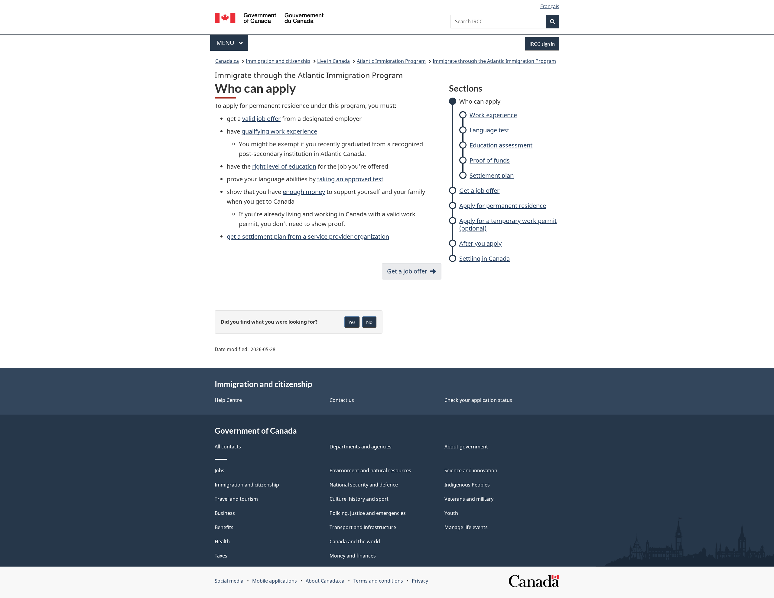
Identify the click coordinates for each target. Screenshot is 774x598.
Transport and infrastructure (363, 527)
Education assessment (501, 145)
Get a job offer (479, 190)
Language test (489, 130)
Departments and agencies (361, 446)
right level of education (284, 166)
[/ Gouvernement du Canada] (269, 19)
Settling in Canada (484, 258)
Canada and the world (355, 541)
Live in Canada (333, 61)
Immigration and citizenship (278, 61)
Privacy (420, 580)
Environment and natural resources (370, 470)
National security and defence (364, 484)
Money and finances (353, 555)
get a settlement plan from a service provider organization (308, 236)
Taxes (221, 555)
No (369, 322)
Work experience (493, 115)
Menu (226, 43)
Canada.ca (227, 61)
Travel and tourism (236, 499)
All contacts (228, 446)
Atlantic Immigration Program (391, 61)
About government (466, 446)
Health (222, 541)
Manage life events (466, 527)
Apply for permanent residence (502, 205)
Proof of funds (490, 160)
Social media (229, 580)
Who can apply (479, 101)
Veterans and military (468, 499)
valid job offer (261, 119)
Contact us (342, 400)
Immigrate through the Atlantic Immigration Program (494, 61)
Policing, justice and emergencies (368, 513)
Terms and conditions (378, 580)
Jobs (219, 470)
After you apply (480, 243)
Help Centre (228, 400)
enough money (304, 192)
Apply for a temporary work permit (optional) (508, 224)
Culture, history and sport (359, 499)
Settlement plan (492, 175)
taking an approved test (350, 179)
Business (225, 513)
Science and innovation (470, 470)
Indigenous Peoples (467, 484)
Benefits (224, 527)
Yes (352, 322)
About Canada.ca (325, 580)
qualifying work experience (279, 131)
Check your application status (478, 400)
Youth (451, 513)
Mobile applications (274, 580)
